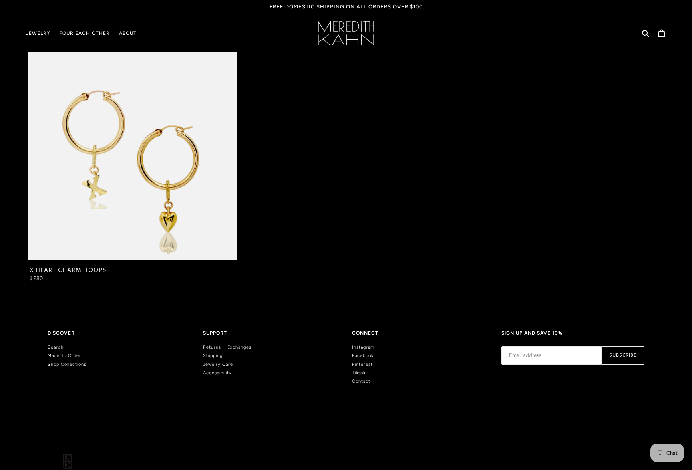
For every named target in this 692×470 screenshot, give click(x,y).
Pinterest (362, 364)
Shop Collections (67, 364)
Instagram (363, 347)
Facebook (363, 355)
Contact (361, 381)
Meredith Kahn (631, 435)
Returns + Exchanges (227, 347)
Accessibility (217, 372)
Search (56, 347)
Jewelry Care (218, 364)
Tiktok (359, 372)
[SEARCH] (646, 33)
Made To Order (64, 355)
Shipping (213, 355)
